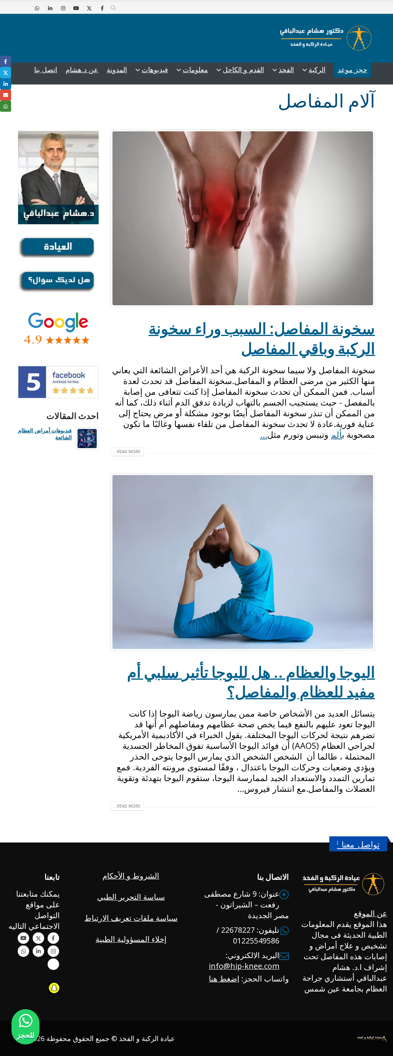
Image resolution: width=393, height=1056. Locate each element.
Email (5, 95)
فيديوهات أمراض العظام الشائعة (45, 434)
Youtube (23, 938)
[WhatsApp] (36, 8)
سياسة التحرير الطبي (131, 897)
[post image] (242, 218)
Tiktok (53, 964)
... (263, 434)
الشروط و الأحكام (130, 876)
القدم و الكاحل (243, 70)
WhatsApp (23, 951)
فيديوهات (155, 70)
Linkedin (38, 951)
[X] (89, 8)
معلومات (195, 70)
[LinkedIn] (50, 8)
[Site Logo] (326, 38)
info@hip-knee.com (244, 966)
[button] (113, 8)
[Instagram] (63, 8)
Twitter (38, 938)
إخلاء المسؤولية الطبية (131, 939)
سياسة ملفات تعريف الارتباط (131, 918)
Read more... (127, 451)
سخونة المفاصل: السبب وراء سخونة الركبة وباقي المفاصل (262, 338)
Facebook (53, 938)
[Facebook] (102, 8)
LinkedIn (5, 83)
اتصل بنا (45, 70)
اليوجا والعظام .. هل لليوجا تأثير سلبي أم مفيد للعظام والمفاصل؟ (251, 682)
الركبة (317, 70)
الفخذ (286, 70)
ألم (336, 434)
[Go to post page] (87, 437)
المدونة (117, 70)
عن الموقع (370, 913)
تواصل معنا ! (358, 844)
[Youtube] (76, 8)
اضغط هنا (224, 978)
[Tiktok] (23, 8)
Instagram (53, 951)
